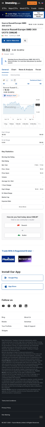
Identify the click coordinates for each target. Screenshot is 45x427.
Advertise (27, 322)
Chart (13, 69)
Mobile (4, 322)
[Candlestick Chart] (4, 80)
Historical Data (15, 75)
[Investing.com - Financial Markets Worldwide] (12, 3)
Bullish (24, 235)
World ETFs (24, 8)
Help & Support (29, 326)
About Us (27, 317)
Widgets (5, 330)
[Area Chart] (7, 80)
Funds (33, 8)
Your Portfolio (7, 326)
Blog (3, 317)
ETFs (4, 8)
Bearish (24, 225)
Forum (38, 69)
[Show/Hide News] (15, 80)
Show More (22, 207)
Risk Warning (6, 415)
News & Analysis (26, 69)
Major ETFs (13, 8)
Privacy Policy (6, 408)
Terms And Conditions (9, 400)
